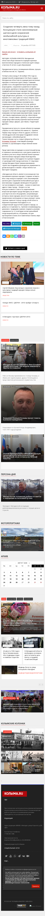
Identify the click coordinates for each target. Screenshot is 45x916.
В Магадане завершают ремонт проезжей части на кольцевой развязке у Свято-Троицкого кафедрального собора (21, 543)
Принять (35, 886)
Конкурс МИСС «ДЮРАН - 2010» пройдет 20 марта (21, 303)
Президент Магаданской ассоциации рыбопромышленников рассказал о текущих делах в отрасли (21, 508)
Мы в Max (6, 223)
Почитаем (7, 732)
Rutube (36, 223)
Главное (15, 345)
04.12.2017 (5, 282)
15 (35, 576)
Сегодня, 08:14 (8, 604)
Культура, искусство (23, 604)
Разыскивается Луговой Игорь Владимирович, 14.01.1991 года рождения (19, 429)
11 (10, 576)
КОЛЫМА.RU (10, 7)
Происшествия (19, 386)
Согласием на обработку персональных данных (20, 880)
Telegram (17, 223)
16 (41, 576)
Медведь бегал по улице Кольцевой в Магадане (27, 668)
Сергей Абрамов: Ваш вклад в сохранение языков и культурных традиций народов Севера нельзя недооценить (21, 290)
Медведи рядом (24, 673)
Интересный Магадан (12, 228)
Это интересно (28, 599)
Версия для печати (9, 52)
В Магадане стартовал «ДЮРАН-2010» (16, 317)
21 (28, 579)
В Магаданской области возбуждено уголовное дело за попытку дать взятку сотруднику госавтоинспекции (33, 655)
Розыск (29, 386)
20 (22, 579)
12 (16, 576)
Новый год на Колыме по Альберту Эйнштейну (31, 760)
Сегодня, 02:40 (7, 645)
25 (10, 582)
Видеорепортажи (36, 673)
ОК (25, 228)
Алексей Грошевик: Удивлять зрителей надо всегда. (11, 771)
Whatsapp (28, 223)
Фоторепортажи (10, 523)
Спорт (21, 345)
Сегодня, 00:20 (29, 645)
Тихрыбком (33, 481)
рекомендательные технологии (17, 883)
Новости (5, 306)
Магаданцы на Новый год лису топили (11, 760)
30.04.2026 (7, 481)
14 (28, 576)
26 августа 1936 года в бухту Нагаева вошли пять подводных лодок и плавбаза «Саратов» (11, 654)
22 (35, 579)
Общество (16, 45)
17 (4, 579)
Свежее (4, 599)
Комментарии (14, 340)
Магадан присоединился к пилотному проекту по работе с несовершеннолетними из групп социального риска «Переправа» (21, 706)
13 (22, 576)
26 (16, 582)
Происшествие (11, 599)
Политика (20, 599)
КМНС (6, 45)
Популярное (5, 340)
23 (41, 579)
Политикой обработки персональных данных (22, 878)
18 (10, 579)
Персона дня (8, 474)
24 (4, 582)
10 (4, 576)
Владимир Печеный (9, 141)
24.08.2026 (7, 345)
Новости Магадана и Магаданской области (14, 9)
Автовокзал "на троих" (12, 744)
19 (16, 579)
